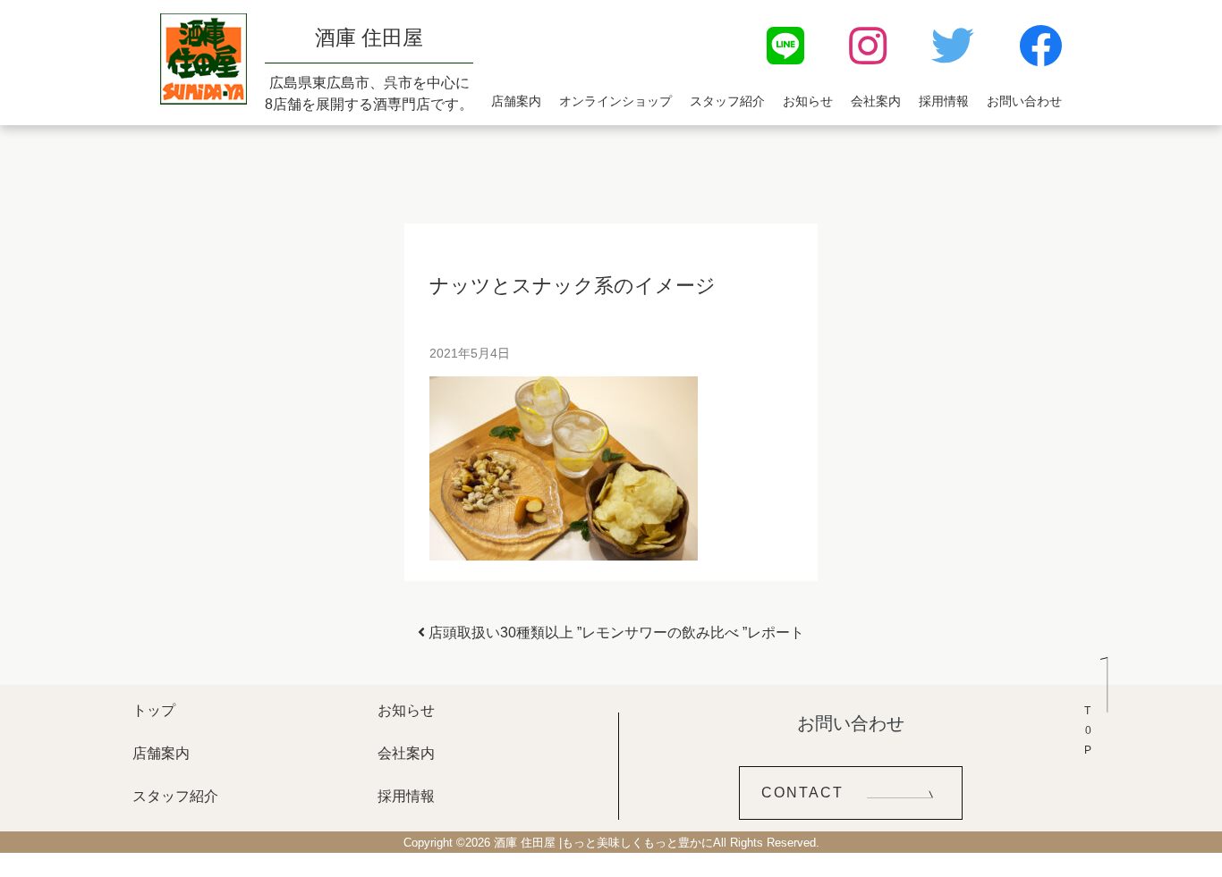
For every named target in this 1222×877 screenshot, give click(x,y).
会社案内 (876, 101)
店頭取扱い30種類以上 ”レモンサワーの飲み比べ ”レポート (614, 632)
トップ (153, 710)
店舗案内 (516, 101)
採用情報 (944, 101)
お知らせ (808, 101)
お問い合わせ (1024, 101)
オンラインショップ (615, 101)
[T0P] (1096, 698)
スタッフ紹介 (727, 101)
